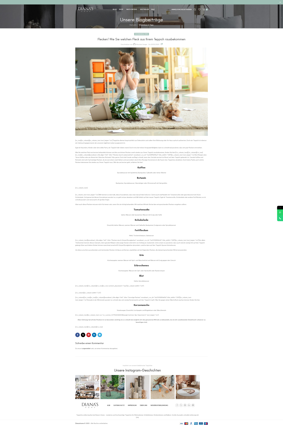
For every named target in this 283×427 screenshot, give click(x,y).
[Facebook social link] (77, 335)
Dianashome (79, 423)
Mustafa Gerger (141, 44)
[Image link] (90, 405)
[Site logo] (85, 9)
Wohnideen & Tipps (146, 25)
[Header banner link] (141, 2)
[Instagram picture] (87, 387)
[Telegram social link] (100, 335)
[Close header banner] (280, 2)
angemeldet (86, 348)
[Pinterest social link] (88, 335)
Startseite (133, 25)
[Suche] (195, 9)
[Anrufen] (280, 218)
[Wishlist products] (199, 9)
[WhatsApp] (280, 212)
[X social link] (83, 335)
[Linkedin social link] (94, 335)
